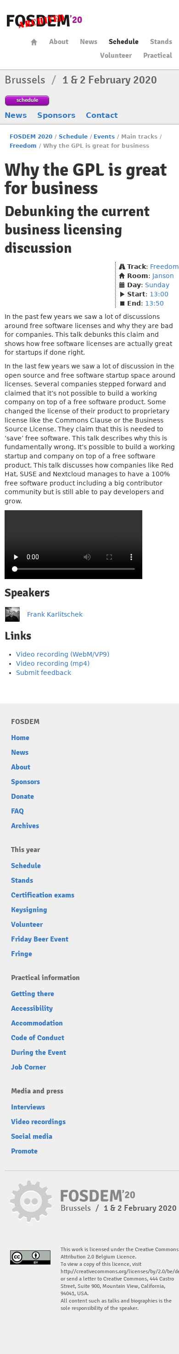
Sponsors (56, 115)
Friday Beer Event (39, 939)
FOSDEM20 (44, 20)
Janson (163, 275)
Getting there (32, 993)
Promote (24, 1151)
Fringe (21, 953)
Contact (102, 115)
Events (104, 137)
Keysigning (29, 909)
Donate (22, 796)
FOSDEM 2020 (31, 137)
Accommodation (37, 1023)
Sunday (157, 285)
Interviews (28, 1107)
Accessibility (32, 1008)
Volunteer (116, 55)
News (88, 41)
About (58, 41)
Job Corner (28, 1067)
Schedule (124, 41)
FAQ (17, 811)
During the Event (38, 1052)
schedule (27, 99)
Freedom (23, 146)
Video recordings (38, 1121)
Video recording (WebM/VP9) (62, 654)
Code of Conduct (37, 1037)
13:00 (159, 294)
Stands (161, 41)
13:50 (154, 303)
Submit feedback (43, 672)
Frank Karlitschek (55, 614)
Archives (25, 825)
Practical (157, 55)
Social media (31, 1136)
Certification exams (42, 895)
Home (34, 42)
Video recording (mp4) (53, 663)
